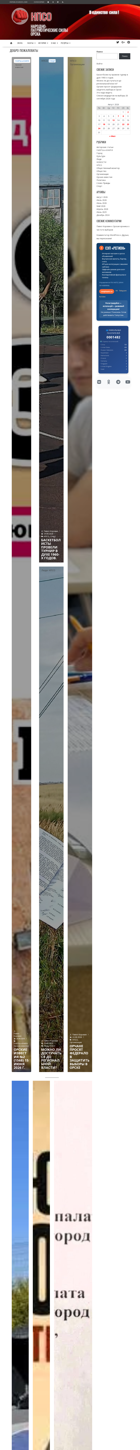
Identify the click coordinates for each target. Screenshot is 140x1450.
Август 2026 (102, 197)
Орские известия (19, 66)
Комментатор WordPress (108, 235)
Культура (101, 156)
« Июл (112, 136)
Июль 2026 (102, 200)
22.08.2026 (77, 1037)
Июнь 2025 (102, 212)
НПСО (41, 16)
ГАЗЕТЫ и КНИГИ (22, 61)
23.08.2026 (48, 1043)
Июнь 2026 (102, 203)
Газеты (30, 42)
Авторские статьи (105, 147)
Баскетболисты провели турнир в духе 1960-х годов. (51, 549)
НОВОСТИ (101, 162)
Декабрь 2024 (103, 215)
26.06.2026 (20, 1038)
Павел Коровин (17, 1034)
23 (128, 124)
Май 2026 (101, 206)
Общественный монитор (108, 168)
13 (113, 120)
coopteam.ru (107, 291)
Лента (19, 42)
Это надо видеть (104, 92)
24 (99, 128)
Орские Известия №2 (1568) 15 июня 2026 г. (21, 1058)
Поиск (100, 51)
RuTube (102, 296)
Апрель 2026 (102, 209)
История (42, 42)
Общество (101, 171)
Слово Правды (103, 183)
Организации (77, 64)
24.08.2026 (48, 533)
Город (99, 153)
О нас (53, 42)
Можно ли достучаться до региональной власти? (51, 1058)
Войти (99, 63)
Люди (44, 570)
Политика (101, 180)
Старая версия (39, 2)
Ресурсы (64, 42)
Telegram (123, 290)
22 (123, 124)
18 (104, 124)
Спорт (52, 60)
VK (117, 290)
